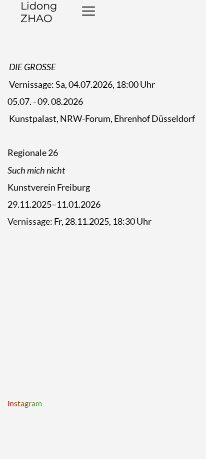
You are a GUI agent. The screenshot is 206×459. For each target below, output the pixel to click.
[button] (88, 11)
